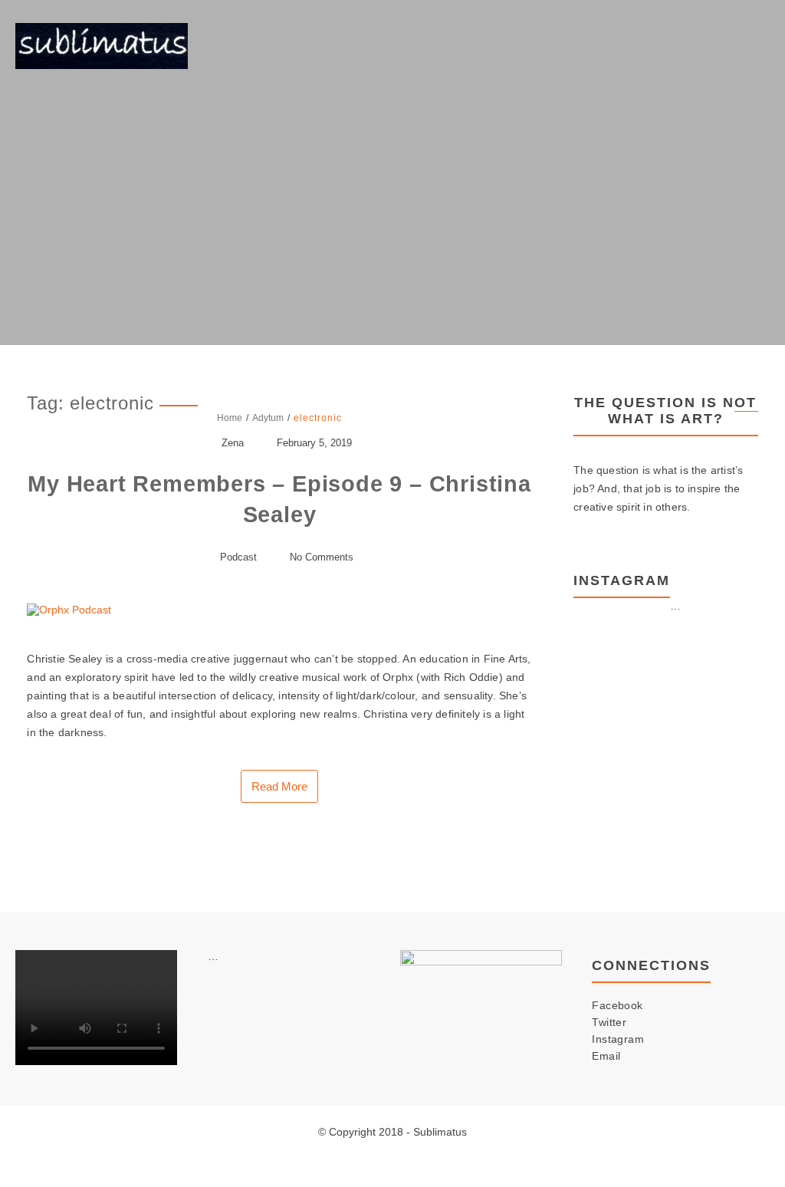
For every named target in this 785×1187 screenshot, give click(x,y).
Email (606, 1056)
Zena (233, 443)
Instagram (618, 1039)
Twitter (609, 1022)
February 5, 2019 (314, 443)
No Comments (321, 557)
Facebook (617, 1005)
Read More (279, 786)
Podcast (238, 557)
